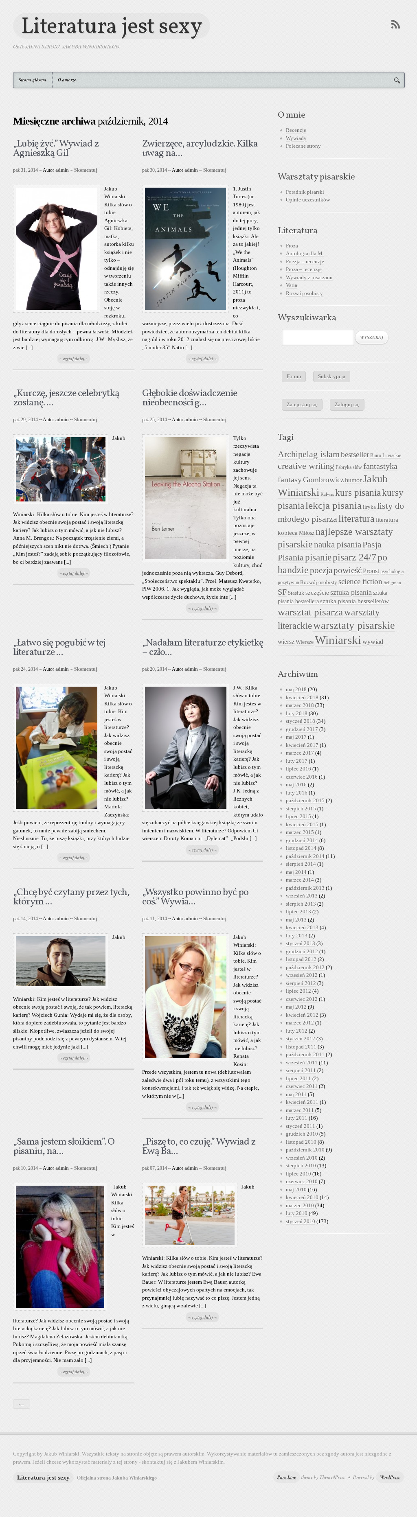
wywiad (372, 641)
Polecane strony (303, 146)
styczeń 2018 (300, 721)
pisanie (318, 557)
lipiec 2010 (298, 1174)
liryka (369, 507)
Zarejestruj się (302, 404)
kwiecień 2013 (302, 927)
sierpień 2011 (301, 1070)
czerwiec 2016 (302, 777)
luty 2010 (296, 1213)
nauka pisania (337, 544)
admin (62, 170)
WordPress (390, 1477)
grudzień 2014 (302, 840)
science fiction (360, 581)
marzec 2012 (300, 1023)
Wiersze (305, 642)
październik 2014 (305, 856)
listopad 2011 (301, 1047)
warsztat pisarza (310, 611)
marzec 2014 (300, 880)
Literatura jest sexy (111, 26)
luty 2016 (296, 793)
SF (282, 591)
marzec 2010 (300, 1205)
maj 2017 (296, 737)
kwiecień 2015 (302, 824)
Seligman (392, 582)
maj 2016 (296, 784)
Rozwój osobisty (304, 293)
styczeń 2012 (300, 1038)
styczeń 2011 (300, 1126)
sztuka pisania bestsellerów (354, 601)
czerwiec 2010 (302, 1181)
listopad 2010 (301, 1142)
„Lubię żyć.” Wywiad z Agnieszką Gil (56, 148)
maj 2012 (296, 1007)
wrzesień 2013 (302, 896)
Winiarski (338, 639)
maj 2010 (296, 1189)
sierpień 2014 (301, 864)
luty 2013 (296, 936)
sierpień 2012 (301, 983)
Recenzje (296, 130)
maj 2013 (296, 920)
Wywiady (296, 138)
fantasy (290, 479)
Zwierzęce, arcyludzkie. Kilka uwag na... (200, 148)
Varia (291, 285)
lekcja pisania (333, 505)
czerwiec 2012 (302, 999)
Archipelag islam (309, 454)
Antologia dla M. (305, 253)
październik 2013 (305, 888)
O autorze (67, 80)
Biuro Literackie (385, 455)
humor (353, 480)
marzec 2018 (300, 705)
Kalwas (327, 494)
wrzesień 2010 (302, 1158)
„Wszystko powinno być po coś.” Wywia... (195, 897)
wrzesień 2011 (302, 1062)
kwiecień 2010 (302, 1197)
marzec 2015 (300, 832)
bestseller (355, 455)
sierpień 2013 (301, 904)
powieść (348, 570)
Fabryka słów (349, 467)
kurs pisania (358, 493)
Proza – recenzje (304, 269)
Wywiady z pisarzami (309, 277)
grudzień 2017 (302, 729)
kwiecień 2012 (302, 1015)
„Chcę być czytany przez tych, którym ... (71, 897)
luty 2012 (296, 1031)
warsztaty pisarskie (354, 625)
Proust (371, 570)
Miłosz (306, 533)
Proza (292, 246)
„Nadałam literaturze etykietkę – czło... (202, 647)
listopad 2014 (301, 848)
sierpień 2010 (301, 1165)
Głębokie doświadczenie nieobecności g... (189, 398)
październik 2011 (305, 1054)
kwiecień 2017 (302, 745)
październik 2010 (305, 1150)
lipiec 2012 (298, 991)
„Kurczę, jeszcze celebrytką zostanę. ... (66, 398)
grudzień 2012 (302, 951)
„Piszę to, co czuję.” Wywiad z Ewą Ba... (198, 1146)
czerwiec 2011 (302, 1086)
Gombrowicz (323, 479)
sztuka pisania (351, 592)
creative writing (306, 466)
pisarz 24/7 (354, 557)
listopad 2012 (301, 959)
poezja (321, 570)
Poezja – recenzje (305, 261)
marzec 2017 (300, 753)
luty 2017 (296, 761)
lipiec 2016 (298, 769)
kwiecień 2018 (302, 697)
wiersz (286, 641)
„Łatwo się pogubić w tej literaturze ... (59, 647)
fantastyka (380, 466)
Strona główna (32, 80)
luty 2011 (296, 1118)
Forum (294, 376)
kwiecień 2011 (302, 1102)
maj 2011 (296, 1094)
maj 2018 (296, 689)
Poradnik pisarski (305, 192)
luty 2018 (296, 713)
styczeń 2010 (300, 1221)
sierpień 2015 (301, 809)
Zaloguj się (347, 404)
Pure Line (286, 1477)
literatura (356, 518)
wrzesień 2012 (302, 975)
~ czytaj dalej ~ (73, 358)
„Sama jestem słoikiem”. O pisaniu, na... (63, 1146)
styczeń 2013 (300, 943)
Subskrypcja (331, 376)
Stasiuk (296, 593)
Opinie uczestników (308, 200)
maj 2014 (296, 872)
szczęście (317, 592)
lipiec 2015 (298, 816)
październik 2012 (305, 967)
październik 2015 (305, 800)
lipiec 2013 (298, 911)
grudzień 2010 (302, 1134)
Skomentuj (85, 170)
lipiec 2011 (298, 1078)
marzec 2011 (300, 1110)
